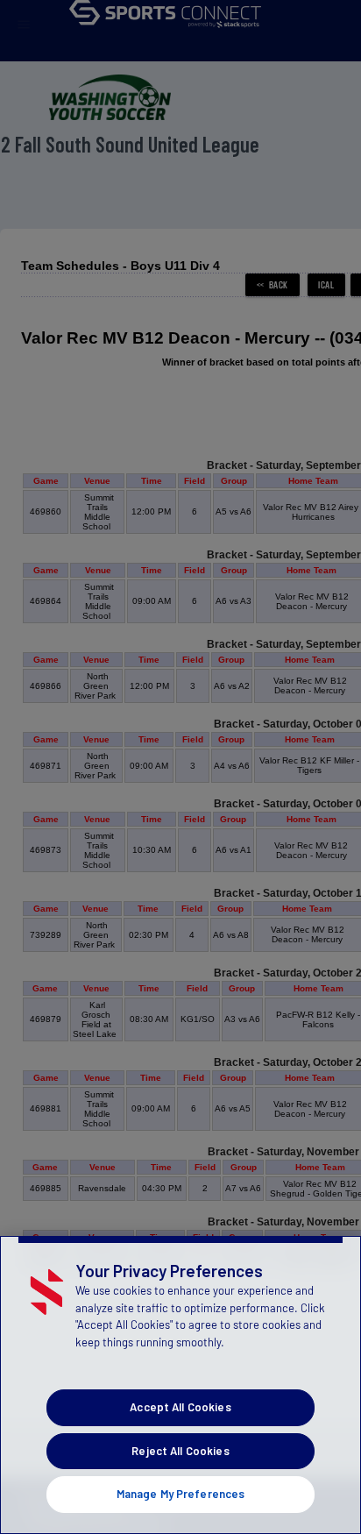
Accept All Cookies (180, 1407)
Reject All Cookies (180, 1451)
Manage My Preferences (181, 1494)
